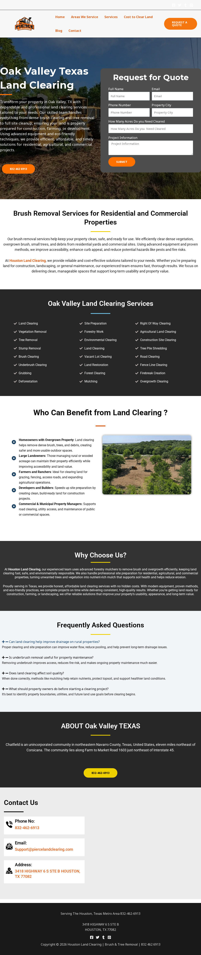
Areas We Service (84, 17)
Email (156, 89)
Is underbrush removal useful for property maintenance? (51, 657)
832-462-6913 (27, 827)
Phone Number (119, 105)
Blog (58, 30)
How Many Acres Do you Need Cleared (136, 121)
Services (111, 17)
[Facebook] (173, 5)
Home (60, 17)
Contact (75, 30)
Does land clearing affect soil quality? (36, 673)
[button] (180, 24)
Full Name (115, 89)
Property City (161, 105)
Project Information (122, 138)
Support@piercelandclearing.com (44, 849)
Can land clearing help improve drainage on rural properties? (54, 642)
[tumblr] (185, 5)
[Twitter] (179, 5)
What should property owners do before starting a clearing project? (59, 689)
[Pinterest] (191, 5)
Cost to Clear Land (138, 17)
